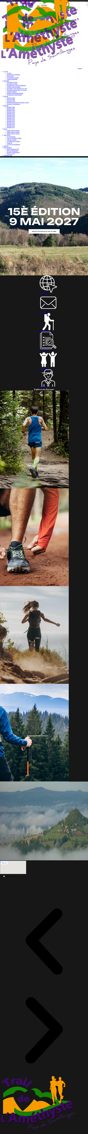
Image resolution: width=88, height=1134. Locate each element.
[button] (44, 941)
